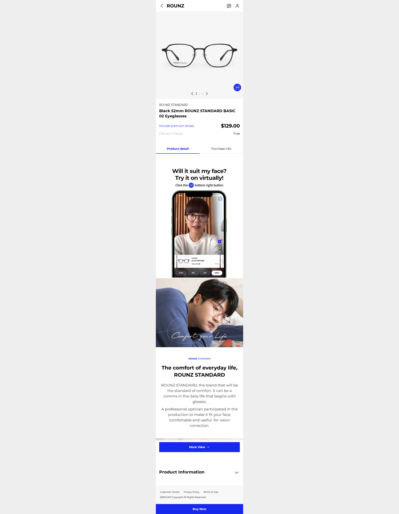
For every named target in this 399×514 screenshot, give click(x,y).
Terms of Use (210, 492)
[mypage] (237, 5)
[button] (207, 94)
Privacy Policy (191, 492)
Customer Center (170, 492)
